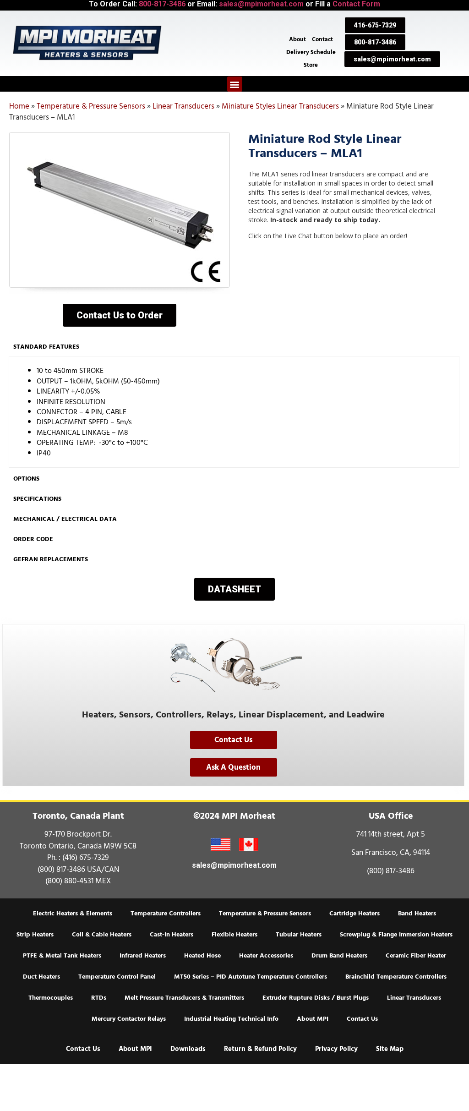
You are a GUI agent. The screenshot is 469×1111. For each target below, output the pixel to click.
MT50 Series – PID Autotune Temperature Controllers (250, 977)
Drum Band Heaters (339, 956)
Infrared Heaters (143, 956)
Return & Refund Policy (260, 1049)
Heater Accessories (266, 956)
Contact (322, 39)
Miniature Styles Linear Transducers (280, 106)
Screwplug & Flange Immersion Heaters (396, 935)
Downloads (188, 1049)
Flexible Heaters (234, 935)
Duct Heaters (41, 977)
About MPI (312, 1019)
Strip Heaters (35, 935)
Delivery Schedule (311, 52)
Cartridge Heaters (354, 914)
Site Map (390, 1049)
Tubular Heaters (299, 935)
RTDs (98, 998)
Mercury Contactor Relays (129, 1019)
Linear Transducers (183, 106)
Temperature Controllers (166, 914)
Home (19, 106)
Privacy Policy (336, 1049)
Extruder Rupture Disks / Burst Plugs (315, 998)
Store (311, 65)
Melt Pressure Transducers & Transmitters (184, 998)
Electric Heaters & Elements (72, 914)
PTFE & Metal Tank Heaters (62, 956)
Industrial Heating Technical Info (231, 1019)
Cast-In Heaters (171, 935)
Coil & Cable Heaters (101, 935)
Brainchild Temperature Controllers (396, 977)
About (297, 39)
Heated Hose (202, 956)
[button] (234, 84)
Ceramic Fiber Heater (416, 956)
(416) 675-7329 (85, 857)
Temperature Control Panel (117, 977)
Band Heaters (417, 914)
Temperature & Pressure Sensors (91, 106)
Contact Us (362, 1019)
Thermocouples (50, 998)
